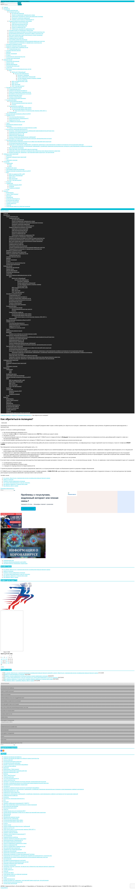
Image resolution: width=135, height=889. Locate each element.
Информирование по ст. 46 (16, 134)
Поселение (6, 161)
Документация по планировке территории (21, 30)
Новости (5, 191)
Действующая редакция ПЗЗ (20, 24)
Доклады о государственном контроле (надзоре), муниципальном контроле (30, 138)
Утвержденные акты (14, 49)
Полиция (8, 181)
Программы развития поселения (18, 39)
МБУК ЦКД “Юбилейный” (19, 72)
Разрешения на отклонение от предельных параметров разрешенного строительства (27, 855)
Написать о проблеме (28, 508)
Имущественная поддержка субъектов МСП (18, 114)
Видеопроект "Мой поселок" (11, 769)
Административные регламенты (18, 90)
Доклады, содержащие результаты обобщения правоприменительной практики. (31, 131)
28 (8, 663)
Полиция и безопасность (13, 198)
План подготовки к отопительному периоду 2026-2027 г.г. (31, 110)
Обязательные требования (16, 135)
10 (1, 659)
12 (4, 659)
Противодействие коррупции (14, 140)
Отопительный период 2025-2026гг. (22, 107)
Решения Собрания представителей (16, 46)
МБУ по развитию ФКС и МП (20, 81)
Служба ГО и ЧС (10, 115)
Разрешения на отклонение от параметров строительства (25, 43)
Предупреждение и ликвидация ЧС (19, 118)
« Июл (2, 667)
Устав (7, 189)
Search (2, 4)
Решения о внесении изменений (21, 18)
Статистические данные (15, 101)
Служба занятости (11, 203)
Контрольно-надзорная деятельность (16, 129)
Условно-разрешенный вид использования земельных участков (27, 41)
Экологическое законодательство (15, 56)
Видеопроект (10, 192)
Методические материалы (16, 148)
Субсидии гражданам (9, 876)
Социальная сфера (11, 100)
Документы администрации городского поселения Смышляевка (21, 787)
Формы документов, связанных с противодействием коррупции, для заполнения (31, 152)
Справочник (9, 183)
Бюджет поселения (11, 53)
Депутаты (9, 155)
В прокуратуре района (12, 200)
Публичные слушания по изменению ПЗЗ (23, 29)
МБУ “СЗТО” (15, 83)
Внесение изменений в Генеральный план (15, 771)
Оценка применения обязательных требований (22, 137)
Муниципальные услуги (15, 95)
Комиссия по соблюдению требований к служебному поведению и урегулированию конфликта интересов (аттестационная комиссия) (46, 144)
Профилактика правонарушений (18, 132)
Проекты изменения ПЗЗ (19, 27)
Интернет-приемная (23, 75)
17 (1, 661)
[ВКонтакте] (1, 751)
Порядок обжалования (15, 97)
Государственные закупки (13, 50)
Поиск (2, 3)
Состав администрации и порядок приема (29, 78)
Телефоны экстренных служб (17, 121)
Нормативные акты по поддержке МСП (14, 811)
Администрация (7, 60)
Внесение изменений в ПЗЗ (19, 26)
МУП (10, 70)
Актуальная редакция (18, 13)
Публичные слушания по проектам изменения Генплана (27, 16)
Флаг (10, 166)
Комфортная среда (11, 168)
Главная (5, 7)
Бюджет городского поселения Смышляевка (15, 764)
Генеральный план (14, 12)
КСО (7, 158)
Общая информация (11, 64)
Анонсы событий (8, 760)
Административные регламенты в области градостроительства (27, 32)
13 (6, 659)
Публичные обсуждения (12, 61)
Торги (8, 123)
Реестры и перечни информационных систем (18, 69)
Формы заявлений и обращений (26, 76)
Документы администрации (14, 44)
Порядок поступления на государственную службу (23, 127)
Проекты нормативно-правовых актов (17, 47)
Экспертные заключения (13, 58)
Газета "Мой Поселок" (9, 775)
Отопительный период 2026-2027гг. (22, 109)
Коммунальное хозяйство (16, 106)
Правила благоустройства (16, 38)
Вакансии (8, 126)
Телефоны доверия (14, 188)
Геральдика (9, 163)
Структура (9, 67)
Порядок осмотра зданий (16, 36)
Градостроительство (12, 10)
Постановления (7, 835)
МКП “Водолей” (16, 84)
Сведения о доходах (11, 160)
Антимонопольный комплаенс (17, 98)
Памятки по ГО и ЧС (14, 120)
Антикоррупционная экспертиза (18, 143)
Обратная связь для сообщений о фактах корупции (23, 149)
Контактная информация (22, 73)
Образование (12, 112)
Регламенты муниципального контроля (20, 93)
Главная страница (6, 415)
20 (6, 661)
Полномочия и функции (12, 66)
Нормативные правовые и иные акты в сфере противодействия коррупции (30, 141)
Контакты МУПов (22, 80)
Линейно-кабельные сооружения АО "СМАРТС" (16, 803)
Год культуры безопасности (16, 117)
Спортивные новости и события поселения (18, 206)
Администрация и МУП (15, 185)
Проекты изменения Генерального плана (23, 15)
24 (1, 663)
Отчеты (8, 55)
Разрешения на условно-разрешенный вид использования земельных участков (25, 857)
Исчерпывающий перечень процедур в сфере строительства (26, 33)
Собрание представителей (10, 154)
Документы (6, 9)
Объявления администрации (14, 124)
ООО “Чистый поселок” (18, 86)
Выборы (8, 52)
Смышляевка (4, 887)
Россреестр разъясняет (12, 202)
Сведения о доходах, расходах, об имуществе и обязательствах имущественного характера (34, 151)
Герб (10, 165)
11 (3, 659)
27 (6, 663)
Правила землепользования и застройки (20, 21)
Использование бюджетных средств (22, 103)
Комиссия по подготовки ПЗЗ (20, 22)
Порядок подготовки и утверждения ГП (23, 19)
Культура (8, 195)
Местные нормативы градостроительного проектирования (25, 35)
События (8, 205)
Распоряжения (7, 859)
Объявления (9, 197)
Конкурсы (6, 797)
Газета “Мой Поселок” (12, 194)
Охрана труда (10, 63)
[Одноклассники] (3, 751)
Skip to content (5, 211)
